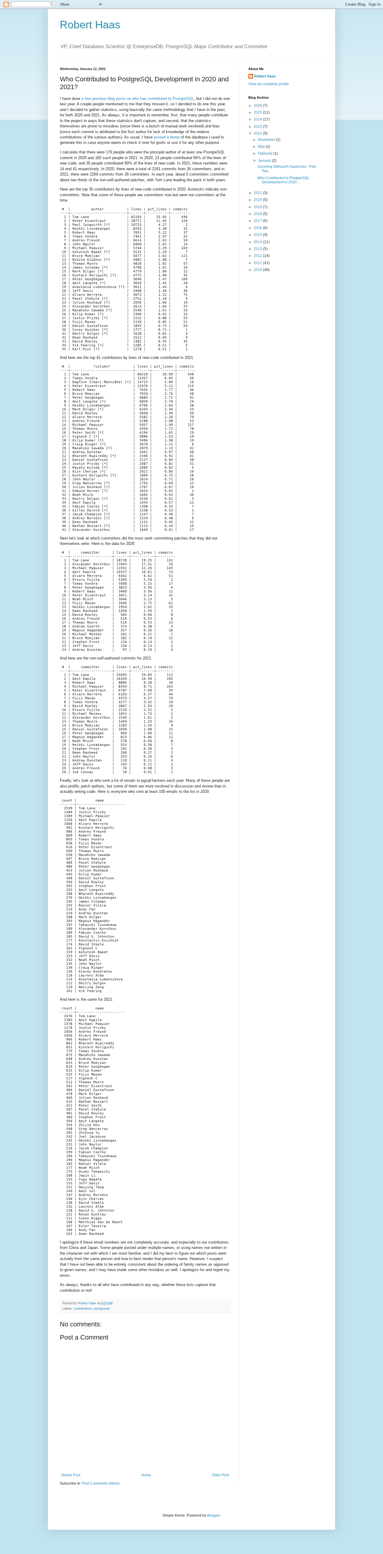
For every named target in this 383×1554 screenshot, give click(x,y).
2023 (258, 126)
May (262, 146)
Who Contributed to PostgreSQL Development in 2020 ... (283, 180)
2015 (258, 235)
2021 (258, 193)
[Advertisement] (285, 371)
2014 (258, 242)
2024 (258, 119)
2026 (258, 105)
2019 (258, 207)
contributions (83, 1308)
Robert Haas (90, 25)
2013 (258, 249)
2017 (258, 221)
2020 (258, 200)
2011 (258, 263)
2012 (258, 256)
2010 (258, 270)
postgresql (101, 1308)
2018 (258, 214)
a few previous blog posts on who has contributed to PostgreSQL (137, 98)
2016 (258, 228)
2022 (258, 133)
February (265, 153)
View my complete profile (268, 84)
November (267, 140)
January (265, 161)
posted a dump (167, 137)
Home (146, 1475)
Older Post (220, 1475)
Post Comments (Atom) (100, 1483)
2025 (258, 112)
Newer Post (70, 1475)
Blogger (213, 1515)
